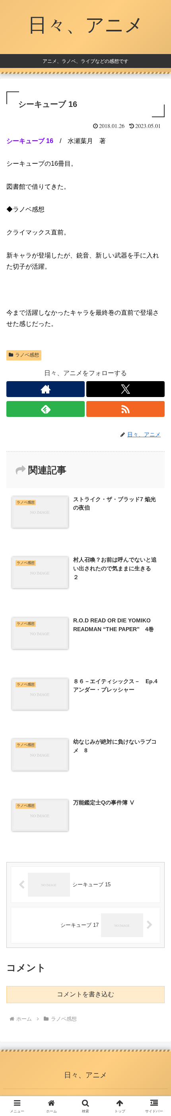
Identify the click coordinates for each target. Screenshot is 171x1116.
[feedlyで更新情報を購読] (45, 409)
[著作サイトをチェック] (45, 389)
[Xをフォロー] (125, 389)
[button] (154, 997)
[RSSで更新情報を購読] (125, 409)
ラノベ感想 (27, 355)
